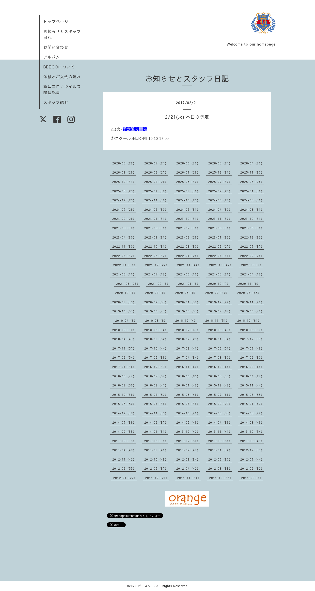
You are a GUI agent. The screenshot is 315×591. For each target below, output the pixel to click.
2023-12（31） (188, 219)
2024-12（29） (124, 200)
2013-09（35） (124, 441)
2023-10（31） (252, 219)
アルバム (51, 57)
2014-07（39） (124, 422)
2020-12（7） (219, 284)
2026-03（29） (124, 172)
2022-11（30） (124, 246)
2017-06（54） (124, 357)
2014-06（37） (156, 422)
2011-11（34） (189, 478)
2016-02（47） (156, 385)
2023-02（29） (188, 237)
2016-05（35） (220, 376)
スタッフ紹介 (55, 102)
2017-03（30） (220, 357)
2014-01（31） (156, 431)
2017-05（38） (156, 357)
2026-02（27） (156, 172)
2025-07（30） (220, 182)
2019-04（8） (126, 320)
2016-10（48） (220, 367)
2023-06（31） (220, 228)
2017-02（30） (252, 357)
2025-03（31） (188, 191)
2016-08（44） (124, 376)
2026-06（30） (188, 163)
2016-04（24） (252, 376)
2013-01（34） (220, 450)
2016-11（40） (188, 367)
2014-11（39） (156, 413)
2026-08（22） (124, 163)
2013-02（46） (188, 450)
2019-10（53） (124, 311)
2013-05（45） (252, 441)
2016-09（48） (252, 367)
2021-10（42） (221, 265)
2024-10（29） (188, 200)
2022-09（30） (188, 246)
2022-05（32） (156, 256)
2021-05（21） (220, 274)
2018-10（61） (249, 320)
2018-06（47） (220, 330)
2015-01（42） (252, 404)
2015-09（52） (156, 395)
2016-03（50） (124, 385)
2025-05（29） (124, 191)
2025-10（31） (124, 182)
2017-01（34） (124, 367)
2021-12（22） (157, 265)
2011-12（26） (157, 478)
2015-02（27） (220, 404)
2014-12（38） (124, 413)
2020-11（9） (249, 284)
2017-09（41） (188, 348)
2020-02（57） (156, 302)
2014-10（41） (188, 413)
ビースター (146, 586)
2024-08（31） (252, 200)
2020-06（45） (249, 293)
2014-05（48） (188, 422)
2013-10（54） (252, 431)
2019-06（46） (252, 311)
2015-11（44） (252, 385)
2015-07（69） (220, 395)
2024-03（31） (252, 209)
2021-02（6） (159, 284)
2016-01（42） (188, 385)
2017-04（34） (188, 357)
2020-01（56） (188, 302)
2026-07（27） (156, 163)
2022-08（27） (220, 246)
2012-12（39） (252, 450)
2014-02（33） (124, 431)
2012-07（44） (252, 459)
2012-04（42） (188, 468)
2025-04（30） (156, 191)
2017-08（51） (220, 348)
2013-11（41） (220, 431)
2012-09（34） (188, 459)
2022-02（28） (252, 256)
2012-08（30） (220, 459)
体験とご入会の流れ (62, 76)
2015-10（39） (124, 395)
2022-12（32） (252, 237)
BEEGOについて (59, 66)
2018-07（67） (188, 330)
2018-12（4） (186, 320)
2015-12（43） (220, 385)
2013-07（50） (188, 441)
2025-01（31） (252, 191)
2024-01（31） (156, 219)
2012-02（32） (252, 468)
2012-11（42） (124, 459)
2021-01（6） (189, 284)
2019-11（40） (252, 302)
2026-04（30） (252, 163)
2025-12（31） (220, 172)
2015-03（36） (188, 404)
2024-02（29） (124, 219)
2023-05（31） (252, 228)
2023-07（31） (188, 228)
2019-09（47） (156, 311)
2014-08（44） (252, 413)
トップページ (55, 21)
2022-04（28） (188, 256)
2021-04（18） (252, 274)
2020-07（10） (217, 293)
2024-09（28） (220, 200)
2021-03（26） (128, 284)
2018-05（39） (252, 330)
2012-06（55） (124, 468)
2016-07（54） (156, 376)
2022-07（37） (252, 246)
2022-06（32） (124, 256)
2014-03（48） (252, 422)
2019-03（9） (156, 320)
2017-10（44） (156, 348)
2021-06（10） (188, 274)
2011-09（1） (252, 478)
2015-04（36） (156, 404)
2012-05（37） (156, 468)
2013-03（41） (156, 450)
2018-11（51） (217, 320)
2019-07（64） (220, 311)
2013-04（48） (124, 450)
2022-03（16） (220, 256)
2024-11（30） (156, 200)
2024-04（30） (220, 209)
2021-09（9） (252, 265)
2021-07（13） (156, 274)
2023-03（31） (156, 237)
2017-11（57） (124, 348)
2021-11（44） (189, 265)
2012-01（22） (125, 478)
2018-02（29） (188, 339)
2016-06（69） (188, 376)
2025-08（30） (188, 182)
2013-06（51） (220, 441)
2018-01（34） (220, 339)
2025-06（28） (252, 182)
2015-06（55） (252, 395)
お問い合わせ (55, 47)
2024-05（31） (188, 209)
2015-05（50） (124, 404)
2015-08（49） (188, 395)
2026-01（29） (188, 172)
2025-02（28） (220, 191)
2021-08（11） (124, 274)
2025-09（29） (156, 182)
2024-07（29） (124, 209)
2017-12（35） (252, 339)
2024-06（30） (156, 209)
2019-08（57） (188, 311)
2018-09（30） (124, 330)
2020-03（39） (124, 302)
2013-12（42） (188, 431)
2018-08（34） (156, 330)
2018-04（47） (124, 339)
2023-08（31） (156, 228)
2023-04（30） (124, 237)
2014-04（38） (220, 422)
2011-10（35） (221, 478)
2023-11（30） (220, 219)
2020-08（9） (186, 293)
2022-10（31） (156, 246)
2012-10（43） (156, 459)
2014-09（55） (220, 413)
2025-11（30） (252, 172)
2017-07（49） (252, 348)
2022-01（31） (125, 265)
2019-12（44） (220, 302)
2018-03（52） (156, 339)
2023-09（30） (124, 228)
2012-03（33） (220, 468)
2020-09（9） (156, 293)
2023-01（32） (220, 237)
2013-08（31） (156, 441)
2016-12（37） (156, 367)
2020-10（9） (126, 293)
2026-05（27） (220, 163)
